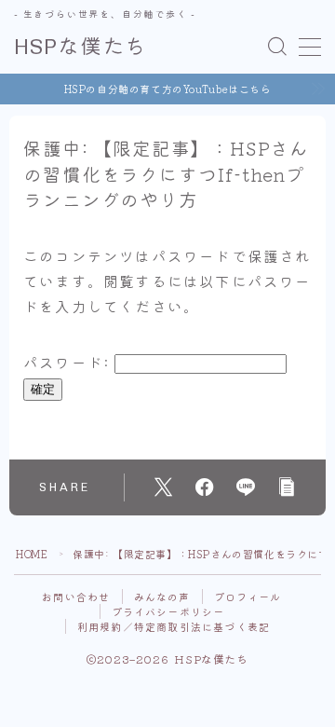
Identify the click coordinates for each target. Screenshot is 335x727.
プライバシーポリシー (168, 611)
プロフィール (248, 596)
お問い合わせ (76, 596)
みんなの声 (162, 596)
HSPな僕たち (80, 47)
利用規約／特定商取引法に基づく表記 (173, 626)
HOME (31, 553)
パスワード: (68, 361)
